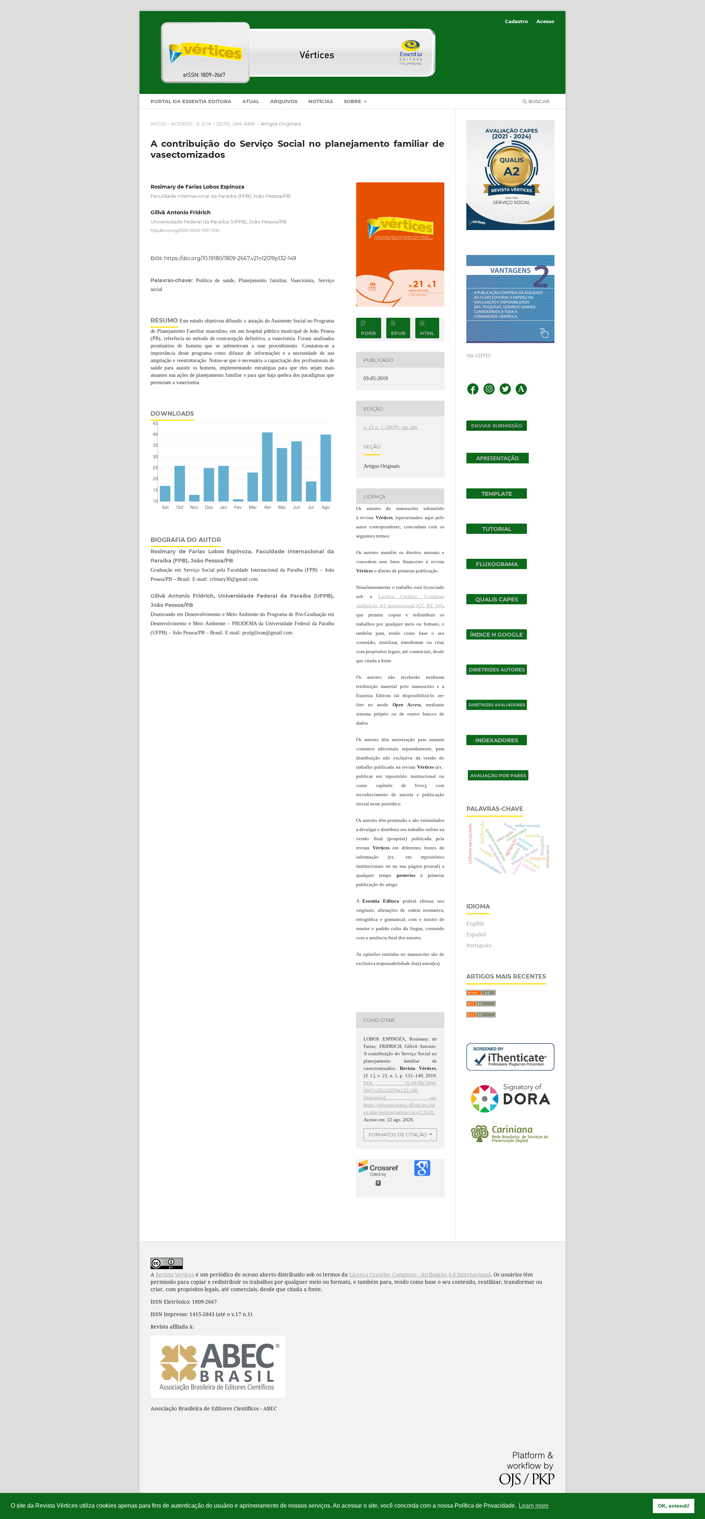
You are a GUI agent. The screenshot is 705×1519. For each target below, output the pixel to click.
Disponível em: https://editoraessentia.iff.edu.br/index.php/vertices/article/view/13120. (400, 1105)
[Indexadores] (496, 743)
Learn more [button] (534, 1505)
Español (476, 934)
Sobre (353, 101)
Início (158, 124)
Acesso (545, 21)
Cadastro (516, 21)
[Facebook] (473, 393)
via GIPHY (478, 355)
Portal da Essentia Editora (191, 101)
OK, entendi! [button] (674, 1506)
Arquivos (283, 101)
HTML (427, 333)
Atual (250, 101)
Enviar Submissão (496, 426)
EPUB (398, 333)
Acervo (181, 124)
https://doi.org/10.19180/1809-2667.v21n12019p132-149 (230, 258)
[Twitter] (505, 393)
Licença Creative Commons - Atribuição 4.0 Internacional (420, 1274)
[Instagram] (489, 393)
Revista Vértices (175, 1274)
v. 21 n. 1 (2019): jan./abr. (226, 124)
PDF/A (368, 333)
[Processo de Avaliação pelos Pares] (498, 778)
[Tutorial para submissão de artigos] (496, 531)
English (475, 923)
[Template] (496, 496)
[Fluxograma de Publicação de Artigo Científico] (496, 567)
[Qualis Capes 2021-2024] (496, 602)
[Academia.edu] (521, 393)
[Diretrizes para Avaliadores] (496, 707)
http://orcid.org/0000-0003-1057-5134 (185, 230)
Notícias (320, 101)
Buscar (538, 101)
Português (478, 945)
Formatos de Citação (398, 1134)
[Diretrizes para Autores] (496, 672)
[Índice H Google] (496, 637)
